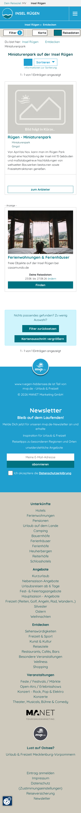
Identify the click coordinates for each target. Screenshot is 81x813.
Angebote (40, 569)
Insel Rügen (38, 3)
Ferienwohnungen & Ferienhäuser (39, 257)
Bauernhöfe (40, 536)
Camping (41, 531)
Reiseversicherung (40, 793)
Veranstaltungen (40, 675)
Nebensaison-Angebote (40, 581)
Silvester (40, 606)
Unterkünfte (40, 504)
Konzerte (41, 696)
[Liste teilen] (28, 62)
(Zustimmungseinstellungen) (40, 788)
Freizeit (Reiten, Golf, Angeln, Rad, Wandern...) (40, 601)
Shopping (40, 667)
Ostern (40, 611)
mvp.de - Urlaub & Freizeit (40, 388)
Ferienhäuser (41, 541)
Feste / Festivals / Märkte (40, 681)
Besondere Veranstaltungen (40, 656)
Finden (40, 285)
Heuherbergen (40, 551)
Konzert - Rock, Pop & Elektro (41, 691)
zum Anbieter (40, 189)
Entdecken (52, 42)
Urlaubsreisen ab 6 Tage (41, 586)
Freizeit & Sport (41, 636)
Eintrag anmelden (40, 773)
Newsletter (42, 798)
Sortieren (43, 62)
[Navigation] (75, 14)
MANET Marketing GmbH (46, 394)
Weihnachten (41, 616)
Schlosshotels (40, 561)
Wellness (40, 662)
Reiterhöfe (40, 556)
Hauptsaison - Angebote (41, 596)
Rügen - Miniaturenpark (29, 137)
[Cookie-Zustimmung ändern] (7, 800)
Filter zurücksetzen (42, 329)
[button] (28, 14)
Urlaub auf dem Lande (40, 526)
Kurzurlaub (40, 576)
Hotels (40, 510)
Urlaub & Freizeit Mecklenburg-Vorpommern (40, 754)
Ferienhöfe (40, 546)
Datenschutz (40, 783)
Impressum (40, 778)
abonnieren (40, 464)
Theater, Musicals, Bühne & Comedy (40, 702)
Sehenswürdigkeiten (40, 631)
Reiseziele (40, 646)
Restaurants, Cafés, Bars (40, 651)
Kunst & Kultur (41, 641)
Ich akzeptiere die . (42, 473)
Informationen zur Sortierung (40, 67)
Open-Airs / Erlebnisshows (40, 686)
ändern (52, 278)
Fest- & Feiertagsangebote (40, 591)
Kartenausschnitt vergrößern (42, 339)
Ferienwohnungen (40, 515)
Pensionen (40, 520)
